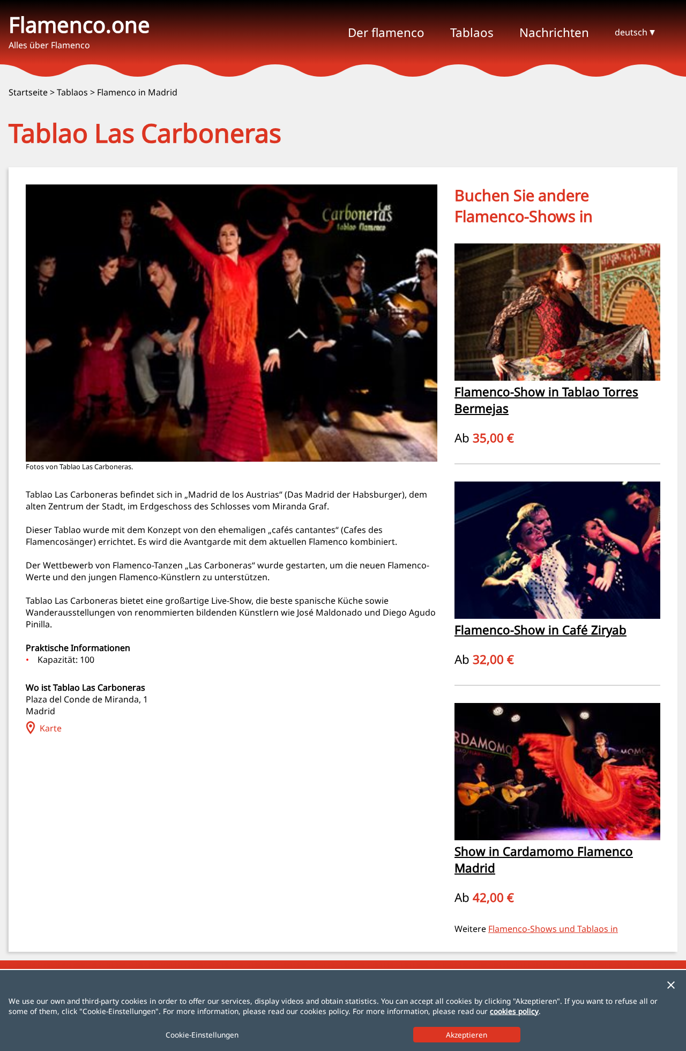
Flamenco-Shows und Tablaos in (553, 929)
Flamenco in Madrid (137, 92)
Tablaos (72, 92)
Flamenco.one (79, 24)
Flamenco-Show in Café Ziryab (540, 629)
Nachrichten (554, 32)
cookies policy (514, 1011)
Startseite (28, 92)
